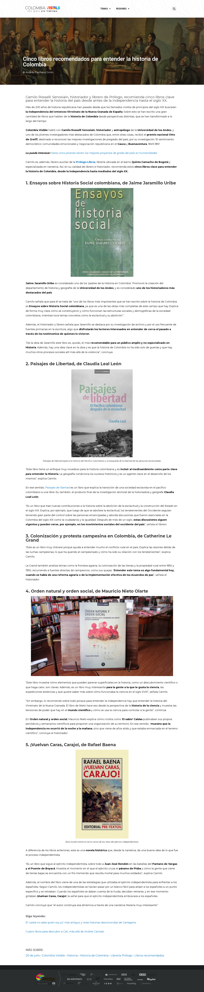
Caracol (151, 975)
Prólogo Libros (85, 162)
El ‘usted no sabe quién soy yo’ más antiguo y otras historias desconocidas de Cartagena (81, 922)
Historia (72, 955)
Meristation (145, 983)
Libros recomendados (149, 955)
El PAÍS (70, 975)
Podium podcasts (95, 983)
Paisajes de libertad (57, 487)
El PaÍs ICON (107, 983)
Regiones (121, 8)
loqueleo (131, 983)
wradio (97, 979)
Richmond (68, 983)
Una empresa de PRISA (46, 977)
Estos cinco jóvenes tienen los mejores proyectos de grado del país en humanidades (104, 153)
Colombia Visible (53, 955)
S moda (119, 983)
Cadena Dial (118, 979)
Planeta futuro (138, 979)
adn (141, 975)
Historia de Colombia (94, 955)
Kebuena (149, 979)
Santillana (97, 975)
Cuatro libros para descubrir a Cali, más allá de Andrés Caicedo (65, 931)
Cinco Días (108, 979)
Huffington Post (74, 979)
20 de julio (33, 955)
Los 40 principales (83, 975)
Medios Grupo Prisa (46, 983)
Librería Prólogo (121, 955)
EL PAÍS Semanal (129, 979)
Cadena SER (123, 975)
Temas (104, 8)
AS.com (132, 975)
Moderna (82, 983)
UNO (89, 979)
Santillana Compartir (111, 975)
